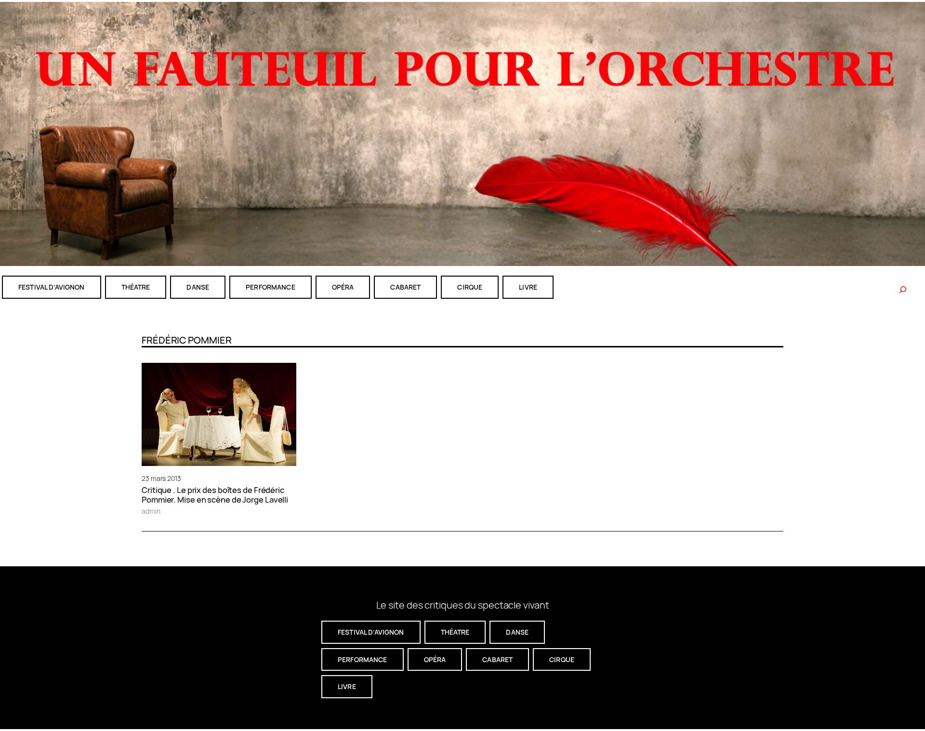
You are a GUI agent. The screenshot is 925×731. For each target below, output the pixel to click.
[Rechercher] (903, 290)
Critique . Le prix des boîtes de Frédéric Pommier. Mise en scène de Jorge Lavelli (215, 495)
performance (270, 287)
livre (528, 287)
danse (197, 287)
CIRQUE (469, 287)
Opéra (343, 287)
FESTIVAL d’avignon (51, 287)
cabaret (405, 287)
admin (151, 511)
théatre (135, 287)
